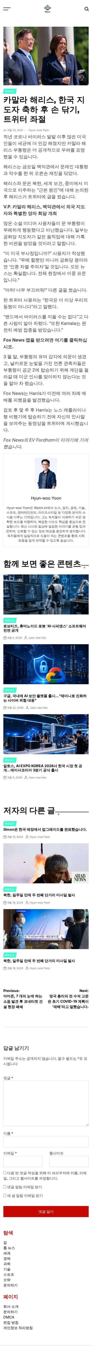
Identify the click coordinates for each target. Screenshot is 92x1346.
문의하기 (10, 1285)
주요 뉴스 (10, 91)
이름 (8, 1133)
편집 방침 (11, 1322)
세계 (6, 1253)
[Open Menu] (6, 8)
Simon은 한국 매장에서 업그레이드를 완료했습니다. (45, 829)
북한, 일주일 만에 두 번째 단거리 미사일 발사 (39, 895)
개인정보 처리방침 (18, 1328)
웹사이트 (56, 1153)
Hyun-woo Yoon (39, 130)
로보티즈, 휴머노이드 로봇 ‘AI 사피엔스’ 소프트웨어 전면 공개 (44, 628)
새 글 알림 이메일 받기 (25, 1195)
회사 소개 (11, 1306)
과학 (6, 1264)
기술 (6, 1269)
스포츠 (8, 1274)
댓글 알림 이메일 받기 (24, 1187)
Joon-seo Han (37, 637)
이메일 (10, 1153)
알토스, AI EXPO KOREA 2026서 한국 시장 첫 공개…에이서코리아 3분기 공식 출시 (42, 768)
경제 (6, 1258)
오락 (6, 1280)
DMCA (8, 1317)
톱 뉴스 (9, 1248)
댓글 (8, 1078)
